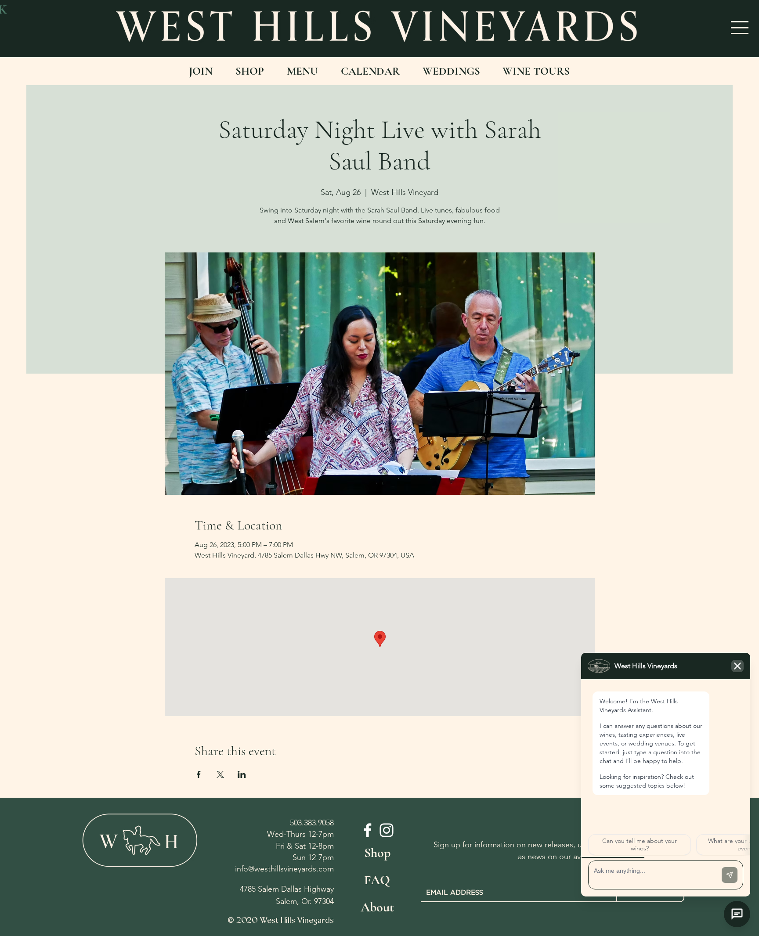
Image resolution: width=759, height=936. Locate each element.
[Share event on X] (220, 774)
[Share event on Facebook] (199, 774)
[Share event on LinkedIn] (242, 774)
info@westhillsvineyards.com (284, 869)
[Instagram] (386, 830)
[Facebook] (367, 830)
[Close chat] (737, 914)
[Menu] (740, 27)
